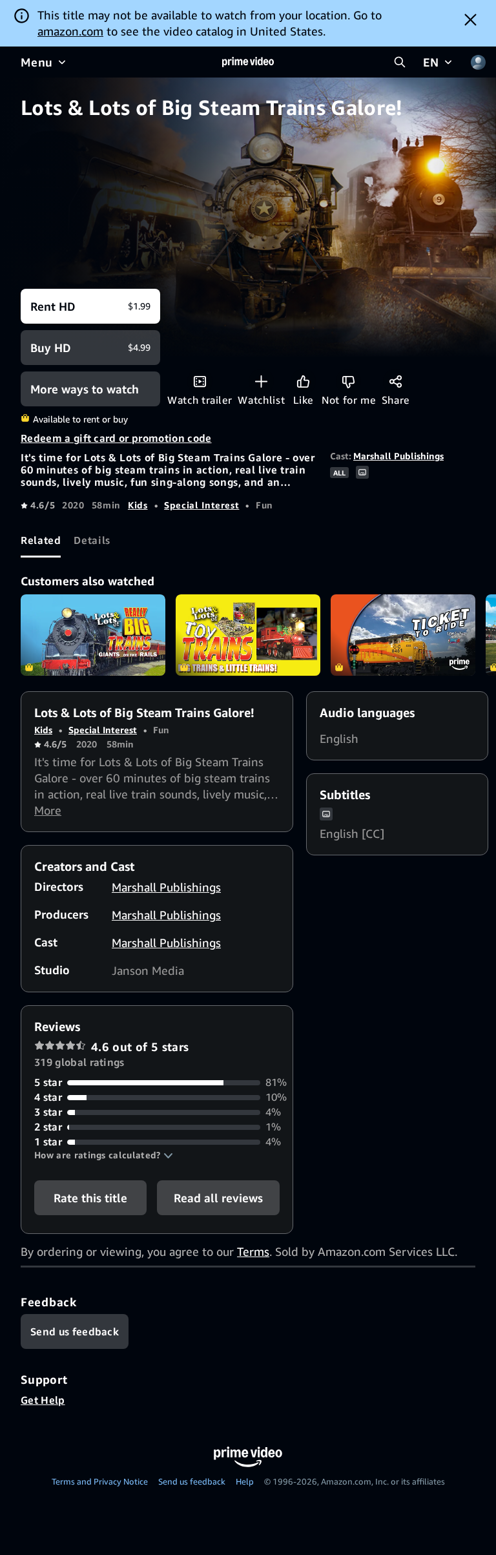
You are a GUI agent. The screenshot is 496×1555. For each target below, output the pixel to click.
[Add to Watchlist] (261, 381)
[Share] (395, 381)
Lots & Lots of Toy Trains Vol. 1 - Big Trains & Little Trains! (248, 635)
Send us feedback (191, 1481)
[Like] (303, 381)
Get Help (43, 1399)
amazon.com (70, 31)
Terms (253, 1251)
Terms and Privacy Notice (100, 1481)
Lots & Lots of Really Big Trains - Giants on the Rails (93, 635)
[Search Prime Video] (399, 62)
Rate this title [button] (90, 1198)
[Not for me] (348, 381)
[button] (103, 1155)
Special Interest (201, 504)
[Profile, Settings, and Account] (478, 62)
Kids (138, 504)
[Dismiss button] (470, 19)
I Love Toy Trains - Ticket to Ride (403, 635)
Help (245, 1481)
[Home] (248, 62)
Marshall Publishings (398, 455)
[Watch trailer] (199, 381)
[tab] (41, 540)
